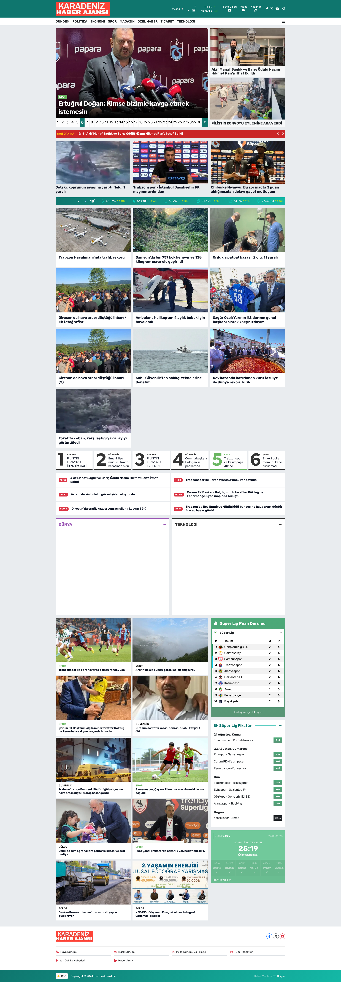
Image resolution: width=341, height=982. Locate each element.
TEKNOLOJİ (186, 21)
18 (141, 122)
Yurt (139, 666)
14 (121, 122)
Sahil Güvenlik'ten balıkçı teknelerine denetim (169, 380)
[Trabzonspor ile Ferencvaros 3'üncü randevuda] (93, 640)
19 (145, 122)
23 (165, 122)
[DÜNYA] (164, 524)
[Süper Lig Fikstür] (280, 725)
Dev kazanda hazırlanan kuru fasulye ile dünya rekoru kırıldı (245, 380)
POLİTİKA (79, 21)
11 (106, 122)
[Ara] (283, 9)
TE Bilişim (279, 976)
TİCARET (167, 21)
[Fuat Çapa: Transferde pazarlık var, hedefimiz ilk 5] (170, 821)
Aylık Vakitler (223, 879)
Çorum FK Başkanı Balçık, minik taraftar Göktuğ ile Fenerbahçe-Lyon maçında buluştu (225, 494)
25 (175, 122)
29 (194, 122)
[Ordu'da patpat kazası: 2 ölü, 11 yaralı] (247, 230)
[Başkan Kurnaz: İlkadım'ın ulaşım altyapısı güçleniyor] (93, 883)
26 (180, 122)
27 (185, 122)
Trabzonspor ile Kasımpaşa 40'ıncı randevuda (233, 462)
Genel (266, 454)
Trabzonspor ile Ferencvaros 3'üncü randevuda (221, 480)
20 (150, 122)
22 (160, 122)
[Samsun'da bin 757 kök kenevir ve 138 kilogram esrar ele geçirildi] (170, 230)
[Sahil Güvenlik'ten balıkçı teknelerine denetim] (170, 351)
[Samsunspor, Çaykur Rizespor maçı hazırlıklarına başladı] (170, 760)
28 (189, 122)
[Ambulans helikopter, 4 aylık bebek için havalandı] (170, 290)
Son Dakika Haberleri (72, 960)
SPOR (112, 21)
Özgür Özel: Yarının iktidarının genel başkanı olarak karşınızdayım (244, 319)
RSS (63, 976)
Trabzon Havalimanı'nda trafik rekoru (92, 257)
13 (116, 122)
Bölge (63, 846)
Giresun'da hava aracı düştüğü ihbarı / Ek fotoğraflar (92, 319)
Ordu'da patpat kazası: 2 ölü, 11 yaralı (245, 257)
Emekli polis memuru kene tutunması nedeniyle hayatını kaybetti (272, 462)
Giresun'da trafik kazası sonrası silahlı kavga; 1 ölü (109, 508)
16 (131, 122)
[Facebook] (269, 936)
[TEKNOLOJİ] (280, 524)
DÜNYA (65, 524)
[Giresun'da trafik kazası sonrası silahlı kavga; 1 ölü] (170, 698)
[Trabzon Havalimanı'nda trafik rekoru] (93, 230)
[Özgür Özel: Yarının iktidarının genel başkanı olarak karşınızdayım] (247, 290)
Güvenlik (113, 454)
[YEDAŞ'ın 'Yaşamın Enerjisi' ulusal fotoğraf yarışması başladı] (170, 883)
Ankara (71, 454)
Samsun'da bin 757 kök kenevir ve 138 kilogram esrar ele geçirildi (169, 259)
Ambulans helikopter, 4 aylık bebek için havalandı (170, 319)
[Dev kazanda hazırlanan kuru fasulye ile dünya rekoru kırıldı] (247, 351)
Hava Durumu (68, 951)
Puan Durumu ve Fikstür (191, 951)
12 (111, 122)
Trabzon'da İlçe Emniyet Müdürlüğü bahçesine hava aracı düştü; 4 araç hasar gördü (91, 791)
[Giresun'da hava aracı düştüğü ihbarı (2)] (93, 351)
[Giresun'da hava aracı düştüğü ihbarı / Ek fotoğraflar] (93, 290)
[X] (276, 936)
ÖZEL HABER (148, 21)
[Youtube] (282, 936)
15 (126, 122)
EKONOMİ (97, 21)
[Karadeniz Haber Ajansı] (83, 9)
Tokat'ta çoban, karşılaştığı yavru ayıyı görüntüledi (93, 440)
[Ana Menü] (283, 21)
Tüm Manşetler (243, 951)
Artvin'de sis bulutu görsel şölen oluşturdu (103, 494)
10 (102, 122)
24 (170, 122)
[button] (278, 133)
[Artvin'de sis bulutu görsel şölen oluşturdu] (170, 640)
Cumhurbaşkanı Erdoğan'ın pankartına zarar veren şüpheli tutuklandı (196, 462)
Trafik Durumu (126, 951)
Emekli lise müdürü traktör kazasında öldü (118, 462)
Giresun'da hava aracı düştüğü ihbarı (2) (91, 380)
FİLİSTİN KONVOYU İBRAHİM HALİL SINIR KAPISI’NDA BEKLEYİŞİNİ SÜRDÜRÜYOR (77, 462)
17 (135, 122)
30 (199, 122)
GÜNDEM (62, 21)
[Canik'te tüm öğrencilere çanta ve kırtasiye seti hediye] (93, 821)
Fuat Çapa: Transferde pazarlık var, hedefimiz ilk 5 (170, 851)
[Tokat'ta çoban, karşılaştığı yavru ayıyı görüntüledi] (93, 411)
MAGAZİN (127, 21)
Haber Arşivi (126, 960)
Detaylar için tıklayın (248, 712)
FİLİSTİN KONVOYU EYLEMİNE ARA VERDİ (154, 462)
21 (155, 122)
